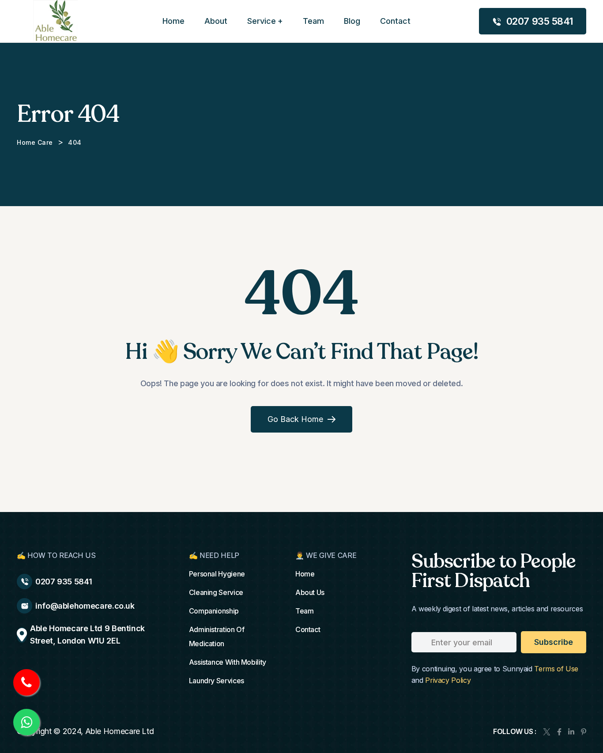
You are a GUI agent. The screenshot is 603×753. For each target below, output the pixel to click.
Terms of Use (556, 668)
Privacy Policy (448, 680)
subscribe (553, 642)
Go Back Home (295, 419)
